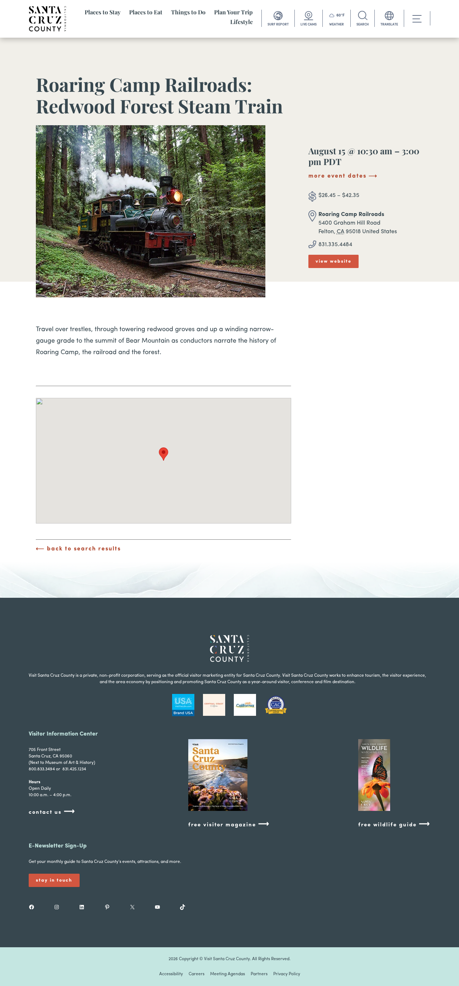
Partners (259, 974)
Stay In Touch (54, 880)
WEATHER (336, 24)
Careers (196, 974)
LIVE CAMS (309, 24)
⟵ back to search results (78, 549)
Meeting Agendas (227, 974)
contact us (52, 812)
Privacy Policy (286, 974)
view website (333, 261)
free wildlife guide (394, 824)
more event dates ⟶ (343, 176)
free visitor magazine (229, 824)
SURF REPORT (278, 24)
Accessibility (171, 974)
